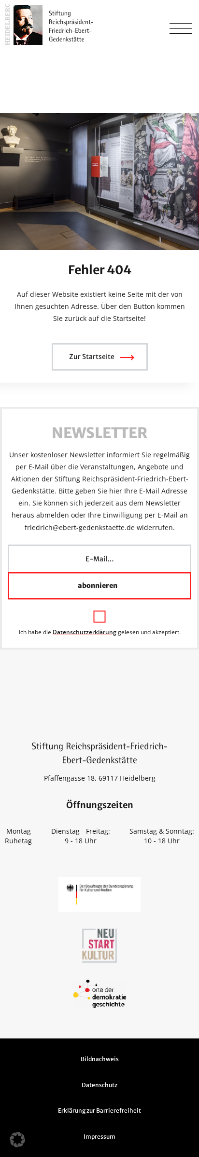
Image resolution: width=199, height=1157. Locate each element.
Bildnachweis (100, 1059)
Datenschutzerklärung (84, 632)
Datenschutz (99, 1085)
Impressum (99, 1136)
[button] (17, 1139)
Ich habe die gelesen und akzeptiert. (100, 632)
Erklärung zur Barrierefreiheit (99, 1110)
